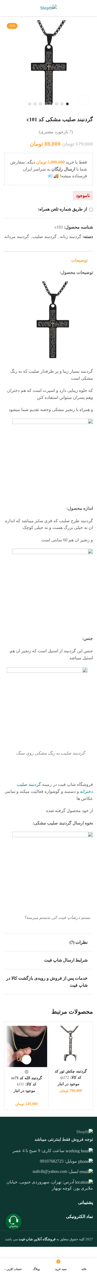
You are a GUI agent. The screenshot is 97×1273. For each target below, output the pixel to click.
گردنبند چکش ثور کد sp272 (71, 1073)
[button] (70, 1059)
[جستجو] (5, 8)
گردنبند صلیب (44, 236)
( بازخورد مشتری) (56, 132)
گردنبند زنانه (70, 236)
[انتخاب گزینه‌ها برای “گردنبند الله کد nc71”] (26, 1059)
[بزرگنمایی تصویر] (83, 99)
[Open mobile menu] (91, 8)
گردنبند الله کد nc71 (26, 1078)
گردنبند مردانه (16, 236)
